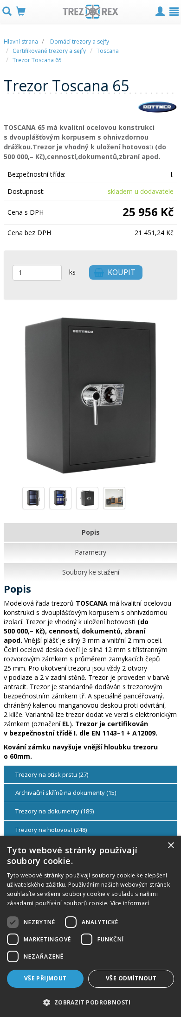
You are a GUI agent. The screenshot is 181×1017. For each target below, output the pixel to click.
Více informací (129, 903)
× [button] (170, 845)
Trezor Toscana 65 (37, 60)
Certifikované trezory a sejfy (49, 51)
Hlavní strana (21, 41)
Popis (91, 532)
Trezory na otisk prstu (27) (51, 774)
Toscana (108, 51)
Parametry (90, 552)
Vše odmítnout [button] (131, 978)
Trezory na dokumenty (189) (54, 811)
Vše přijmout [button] (45, 978)
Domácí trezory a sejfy (79, 41)
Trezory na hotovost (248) (51, 829)
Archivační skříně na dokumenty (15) (65, 792)
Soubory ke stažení (90, 572)
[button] (90, 1002)
